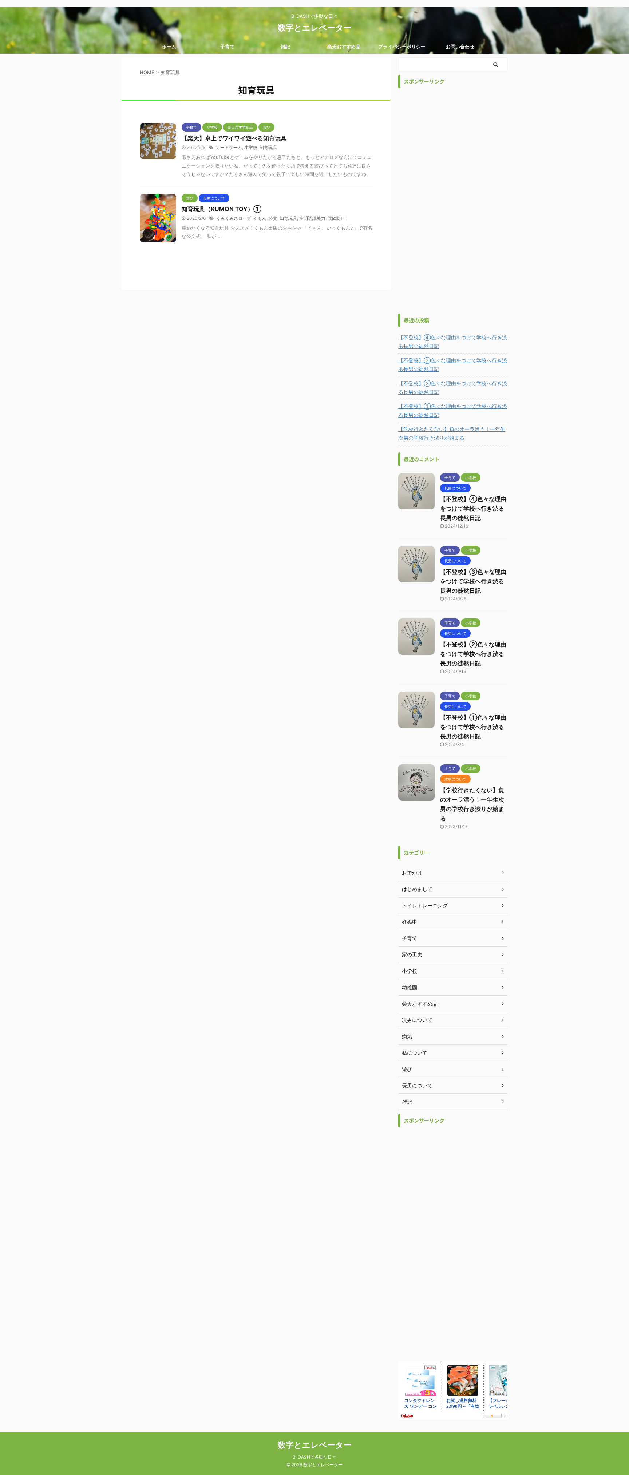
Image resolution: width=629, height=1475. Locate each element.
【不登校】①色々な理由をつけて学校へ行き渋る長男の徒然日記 (452, 410)
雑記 (285, 46)
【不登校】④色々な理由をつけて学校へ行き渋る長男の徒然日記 (452, 341)
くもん (259, 218)
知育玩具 (268, 147)
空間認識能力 (312, 218)
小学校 (250, 147)
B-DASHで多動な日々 (314, 1457)
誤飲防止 (336, 218)
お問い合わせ (460, 46)
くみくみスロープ (233, 218)
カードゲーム (229, 147)
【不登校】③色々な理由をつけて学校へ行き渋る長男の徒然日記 (452, 364)
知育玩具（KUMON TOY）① (221, 209)
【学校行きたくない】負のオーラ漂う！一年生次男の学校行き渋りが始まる (451, 433)
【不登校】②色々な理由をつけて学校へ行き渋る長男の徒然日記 (452, 387)
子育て (227, 46)
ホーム (169, 46)
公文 (273, 218)
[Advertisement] (452, 201)
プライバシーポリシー (402, 46)
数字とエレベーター (315, 27)
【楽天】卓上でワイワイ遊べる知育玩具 (234, 138)
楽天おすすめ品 (343, 46)
